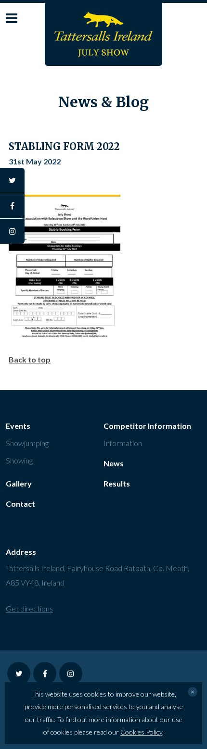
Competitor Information (147, 425)
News (114, 463)
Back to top (30, 359)
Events (18, 425)
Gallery (19, 483)
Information (123, 443)
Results (117, 483)
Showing (19, 460)
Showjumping (27, 443)
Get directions (29, 608)
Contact (20, 503)
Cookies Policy (141, 732)
